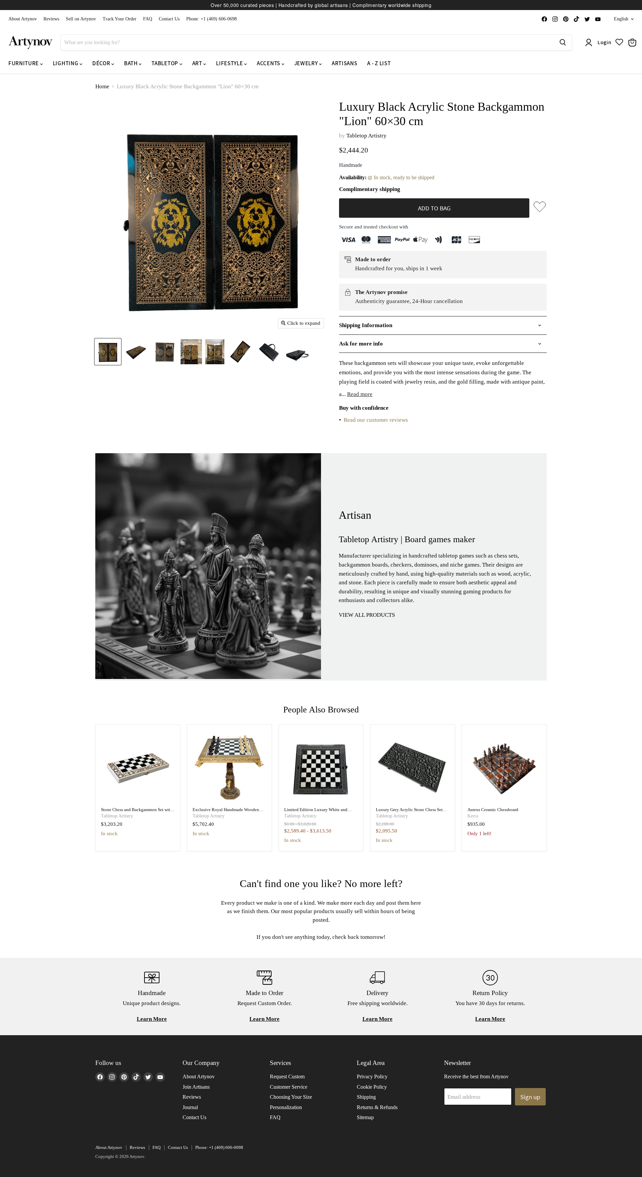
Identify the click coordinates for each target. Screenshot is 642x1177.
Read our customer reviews (376, 420)
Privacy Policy (372, 1076)
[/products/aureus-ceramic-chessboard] (504, 767)
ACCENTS (269, 63)
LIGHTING (66, 63)
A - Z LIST (379, 63)
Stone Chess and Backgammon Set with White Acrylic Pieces (137, 812)
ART (198, 63)
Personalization (286, 1107)
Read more (359, 394)
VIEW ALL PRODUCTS (367, 615)
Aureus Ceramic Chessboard (492, 809)
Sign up (530, 1097)
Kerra (472, 815)
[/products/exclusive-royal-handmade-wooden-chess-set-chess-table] (229, 767)
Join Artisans (196, 1087)
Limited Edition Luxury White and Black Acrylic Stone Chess (315, 812)
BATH (131, 63)
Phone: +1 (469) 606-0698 (211, 18)
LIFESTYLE (230, 63)
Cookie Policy (372, 1087)
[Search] (563, 42)
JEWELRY (306, 63)
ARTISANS (344, 63)
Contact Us (169, 18)
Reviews (51, 18)
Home (102, 86)
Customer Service (288, 1087)
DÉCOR (101, 63)
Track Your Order (119, 18)
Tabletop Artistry (366, 135)
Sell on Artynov (81, 18)
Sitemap (365, 1117)
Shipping (366, 1097)
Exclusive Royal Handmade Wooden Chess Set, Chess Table (226, 812)
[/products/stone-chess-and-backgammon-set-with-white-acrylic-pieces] (138, 767)
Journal (190, 1107)
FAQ (147, 18)
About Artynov (22, 18)
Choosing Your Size (291, 1097)
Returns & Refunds (377, 1107)
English (621, 18)
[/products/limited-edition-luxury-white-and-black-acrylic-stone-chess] (321, 767)
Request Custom (287, 1076)
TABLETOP (165, 63)
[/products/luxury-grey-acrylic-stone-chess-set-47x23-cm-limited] (413, 767)
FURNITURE (24, 63)
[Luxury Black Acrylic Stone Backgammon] (108, 351)
